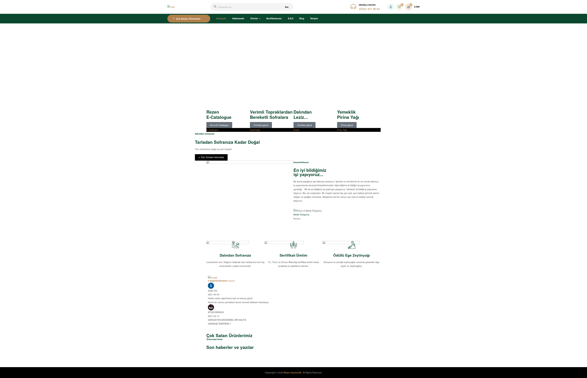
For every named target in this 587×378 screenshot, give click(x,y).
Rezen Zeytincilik (292, 372)
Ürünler (254, 18)
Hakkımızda (238, 18)
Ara (286, 6)
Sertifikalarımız (274, 18)
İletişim (314, 18)
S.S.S (290, 18)
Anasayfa (221, 18)
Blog (301, 18)
